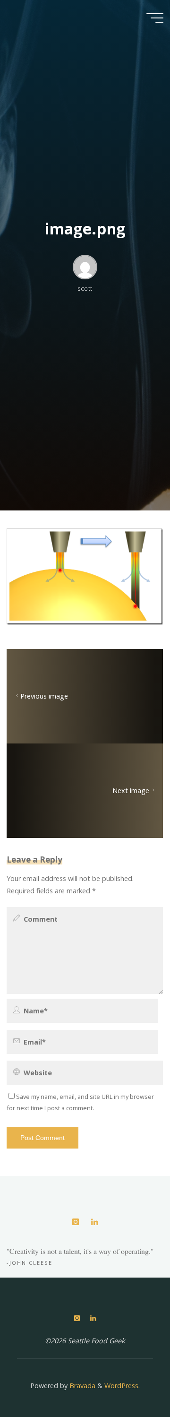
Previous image (44, 695)
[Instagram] (75, 1222)
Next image (131, 790)
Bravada (81, 1385)
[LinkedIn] (94, 1222)
